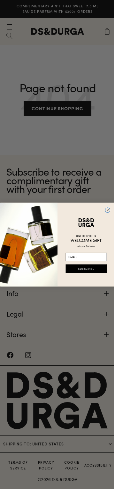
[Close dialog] (105, 210)
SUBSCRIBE (84, 269)
